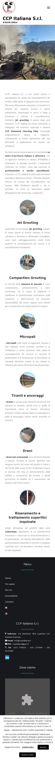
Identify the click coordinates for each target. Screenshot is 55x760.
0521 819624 (19, 647)
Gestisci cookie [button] (27, 755)
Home (8, 578)
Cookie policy (28, 747)
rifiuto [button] (7, 730)
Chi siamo (10, 584)
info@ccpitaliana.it (22, 640)
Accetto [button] (43, 747)
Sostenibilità (11, 596)
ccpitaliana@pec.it (21, 644)
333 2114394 (36, 647)
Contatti (9, 601)
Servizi (8, 590)
